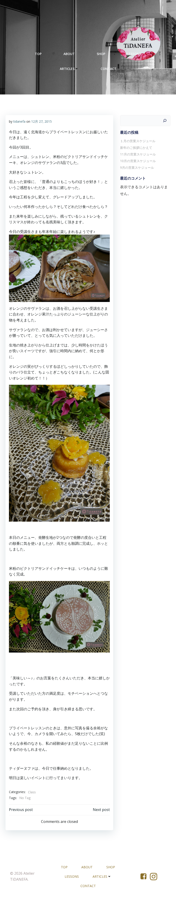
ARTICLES (67, 68)
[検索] (164, 120)
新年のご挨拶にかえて (136, 147)
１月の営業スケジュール (137, 141)
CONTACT (108, 68)
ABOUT (69, 54)
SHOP (101, 54)
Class (32, 792)
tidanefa (19, 121)
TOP (38, 54)
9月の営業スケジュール (137, 167)
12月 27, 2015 (41, 121)
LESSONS (134, 54)
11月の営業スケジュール (138, 154)
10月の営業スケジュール (138, 161)
